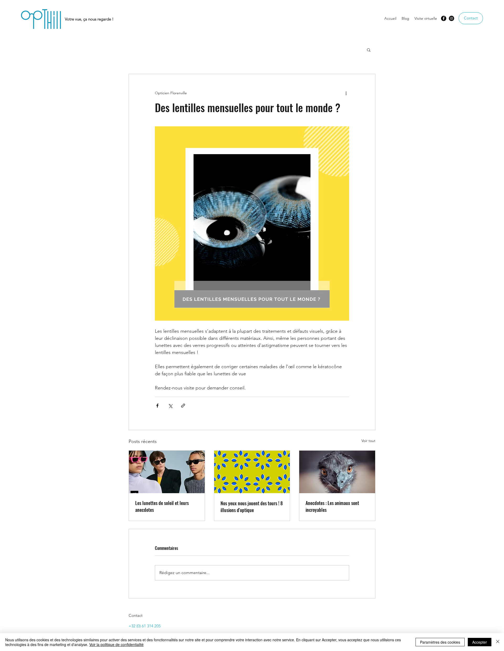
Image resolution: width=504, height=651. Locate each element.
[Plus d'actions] (346, 93)
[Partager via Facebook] (157, 405)
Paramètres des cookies (440, 642)
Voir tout (368, 440)
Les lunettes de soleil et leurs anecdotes (162, 506)
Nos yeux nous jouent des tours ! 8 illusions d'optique (251, 506)
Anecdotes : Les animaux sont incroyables (332, 506)
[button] (368, 50)
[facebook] (443, 18)
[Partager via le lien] (183, 405)
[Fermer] (498, 642)
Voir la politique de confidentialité (116, 644)
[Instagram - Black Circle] (451, 18)
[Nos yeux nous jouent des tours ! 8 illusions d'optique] (252, 472)
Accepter (479, 642)
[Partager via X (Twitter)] (170, 405)
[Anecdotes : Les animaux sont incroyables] (337, 472)
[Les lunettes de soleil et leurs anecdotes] (167, 472)
